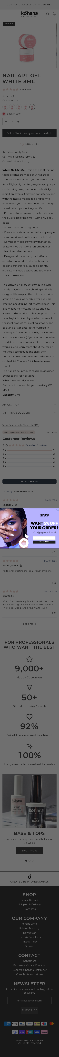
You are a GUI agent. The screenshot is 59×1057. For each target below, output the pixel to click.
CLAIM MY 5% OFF (44, 542)
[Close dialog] (57, 510)
